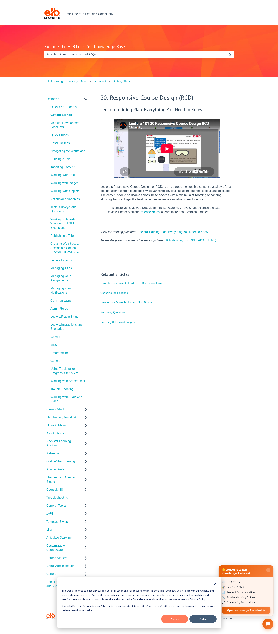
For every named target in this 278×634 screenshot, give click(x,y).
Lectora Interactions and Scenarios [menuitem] (66, 326)
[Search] (230, 54)
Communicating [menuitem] (61, 300)
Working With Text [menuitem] (62, 175)
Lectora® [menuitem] (52, 99)
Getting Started (123, 81)
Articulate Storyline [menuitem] (59, 537)
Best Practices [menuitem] (60, 143)
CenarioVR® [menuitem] (55, 409)
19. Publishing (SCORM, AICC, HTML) (190, 240)
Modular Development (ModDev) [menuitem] (65, 125)
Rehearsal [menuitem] (53, 453)
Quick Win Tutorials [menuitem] (63, 106)
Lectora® (99, 81)
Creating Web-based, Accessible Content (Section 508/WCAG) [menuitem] (64, 248)
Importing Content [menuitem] (62, 167)
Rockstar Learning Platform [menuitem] (58, 443)
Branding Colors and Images (117, 322)
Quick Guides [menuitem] (59, 135)
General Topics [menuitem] (56, 505)
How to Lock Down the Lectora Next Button (126, 302)
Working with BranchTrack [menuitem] (68, 381)
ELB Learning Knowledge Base (65, 81)
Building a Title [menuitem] (60, 159)
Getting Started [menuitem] (61, 114)
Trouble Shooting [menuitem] (62, 389)
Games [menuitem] (55, 336)
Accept (175, 618)
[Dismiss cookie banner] (215, 584)
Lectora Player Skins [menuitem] (64, 316)
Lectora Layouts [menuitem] (61, 260)
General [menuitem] (55, 360)
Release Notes (150, 212)
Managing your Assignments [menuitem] (60, 278)
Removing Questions (112, 312)
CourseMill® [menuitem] (54, 489)
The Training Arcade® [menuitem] (61, 417)
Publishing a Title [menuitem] (62, 235)
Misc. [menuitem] (53, 344)
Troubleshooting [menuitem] (57, 497)
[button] (86, 99)
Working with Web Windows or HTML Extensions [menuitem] (62, 223)
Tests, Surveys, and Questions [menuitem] (63, 209)
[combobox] (135, 54)
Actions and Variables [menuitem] (65, 199)
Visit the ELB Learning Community (90, 13)
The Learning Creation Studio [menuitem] (61, 479)
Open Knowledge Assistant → (246, 610)
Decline (203, 618)
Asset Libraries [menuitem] (56, 433)
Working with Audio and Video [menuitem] (66, 399)
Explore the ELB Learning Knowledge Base (84, 46)
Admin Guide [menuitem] (59, 308)
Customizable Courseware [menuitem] (55, 547)
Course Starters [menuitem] (56, 557)
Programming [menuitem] (59, 352)
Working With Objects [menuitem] (64, 191)
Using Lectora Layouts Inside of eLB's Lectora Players (132, 282)
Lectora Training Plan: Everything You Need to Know (173, 232)
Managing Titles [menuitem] (61, 268)
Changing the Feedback (114, 292)
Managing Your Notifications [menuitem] (60, 290)
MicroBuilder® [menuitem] (56, 425)
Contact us (222, 13)
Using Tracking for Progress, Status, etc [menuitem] (64, 370)
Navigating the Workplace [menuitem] (67, 151)
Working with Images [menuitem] (64, 183)
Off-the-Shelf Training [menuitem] (60, 461)
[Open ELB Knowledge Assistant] (267, 624)
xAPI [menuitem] (49, 513)
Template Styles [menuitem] (57, 521)
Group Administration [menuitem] (60, 565)
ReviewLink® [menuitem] (55, 469)
